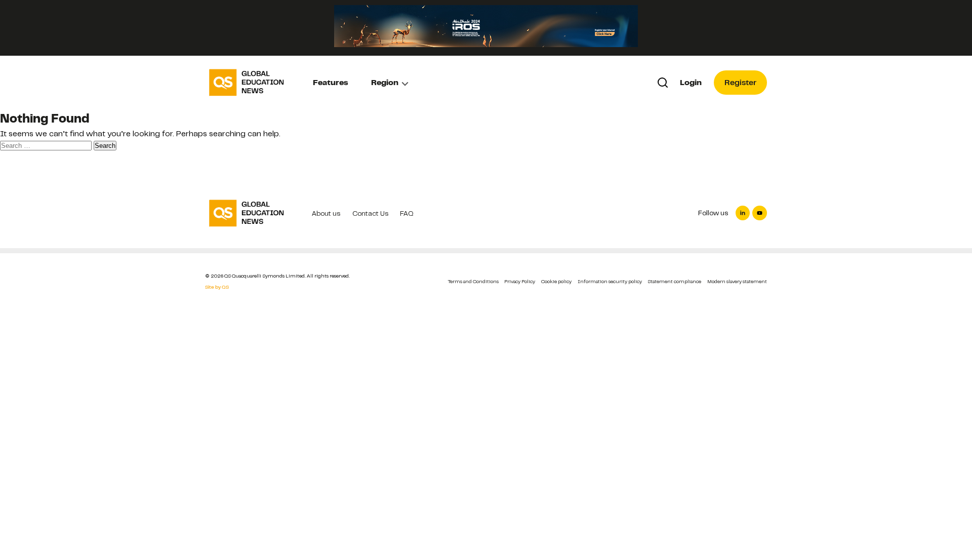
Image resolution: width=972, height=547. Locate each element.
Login (691, 82)
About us (326, 213)
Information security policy (610, 281)
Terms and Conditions (473, 281)
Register (740, 82)
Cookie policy (556, 281)
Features (330, 82)
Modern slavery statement (737, 281)
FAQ (407, 213)
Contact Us (370, 213)
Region (384, 82)
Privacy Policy (519, 281)
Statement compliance (674, 281)
